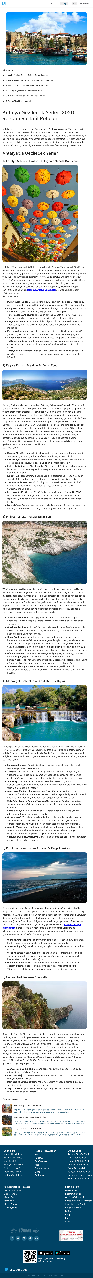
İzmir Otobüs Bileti (77, 1157)
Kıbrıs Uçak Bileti (12, 1171)
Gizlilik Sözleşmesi (74, 1197)
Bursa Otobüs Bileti (77, 1168)
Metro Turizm (10, 1194)
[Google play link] (62, 1254)
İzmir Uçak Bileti (12, 1161)
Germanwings (42, 1168)
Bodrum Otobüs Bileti (78, 1178)
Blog (67, 1214)
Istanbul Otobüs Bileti (78, 1161)
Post (67, 1218)
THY (37, 1154)
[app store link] (45, 1254)
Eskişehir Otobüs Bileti (79, 1171)
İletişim (68, 1211)
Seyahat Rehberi (73, 1207)
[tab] (44, 75)
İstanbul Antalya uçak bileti (41, 290)
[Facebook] (12, 1238)
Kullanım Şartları (73, 1194)
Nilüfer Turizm (11, 1197)
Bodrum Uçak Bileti (13, 1175)
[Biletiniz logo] (25, 3)
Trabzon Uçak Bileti (14, 1168)
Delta (37, 1171)
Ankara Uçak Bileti (13, 1157)
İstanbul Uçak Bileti (13, 1154)
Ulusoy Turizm (11, 1204)
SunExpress (41, 1161)
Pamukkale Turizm (13, 1190)
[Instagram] (24, 1238)
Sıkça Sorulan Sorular (76, 1204)
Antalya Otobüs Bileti (78, 1164)
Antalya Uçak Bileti (13, 1164)
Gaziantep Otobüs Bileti (80, 1175)
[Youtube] (36, 1238)
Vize (67, 1221)
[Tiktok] (30, 1238)
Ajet (37, 1164)
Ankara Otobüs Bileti (78, 1154)
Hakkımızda (71, 1190)
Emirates (39, 1175)
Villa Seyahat (10, 1207)
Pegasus (39, 1158)
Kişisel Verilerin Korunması (78, 1200)
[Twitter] (18, 1238)
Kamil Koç (9, 1200)
